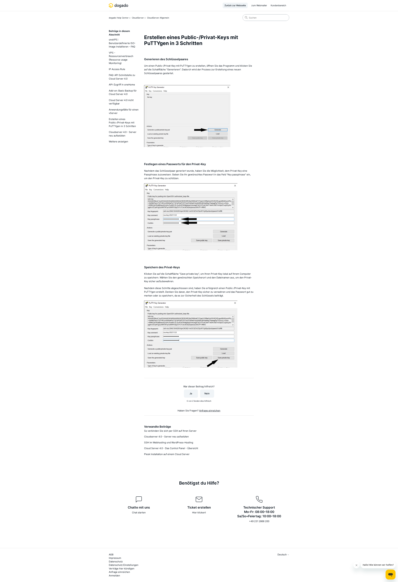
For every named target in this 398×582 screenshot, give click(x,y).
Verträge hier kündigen (121, 568)
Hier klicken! (199, 512)
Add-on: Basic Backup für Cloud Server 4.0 (123, 92)
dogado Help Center (119, 17)
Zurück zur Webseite (235, 5)
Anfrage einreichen (209, 410)
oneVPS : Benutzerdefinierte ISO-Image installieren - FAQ (122, 43)
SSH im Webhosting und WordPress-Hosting (168, 442)
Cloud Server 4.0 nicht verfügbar (121, 102)
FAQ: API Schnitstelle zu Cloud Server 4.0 (122, 77)
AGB (111, 554)
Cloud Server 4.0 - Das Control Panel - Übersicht (171, 448)
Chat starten (139, 512)
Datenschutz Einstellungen (123, 564)
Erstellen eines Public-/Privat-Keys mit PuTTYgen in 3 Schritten (122, 123)
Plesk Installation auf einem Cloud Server (167, 454)
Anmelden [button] (114, 575)
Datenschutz (116, 561)
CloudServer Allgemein (158, 17)
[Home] (119, 5)
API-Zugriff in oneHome (122, 84)
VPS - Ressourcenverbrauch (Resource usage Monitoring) (121, 58)
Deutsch (282, 554)
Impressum (115, 557)
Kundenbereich (278, 5)
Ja (191, 393)
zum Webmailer (259, 5)
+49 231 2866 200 (259, 521)
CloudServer (138, 17)
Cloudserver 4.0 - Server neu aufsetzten (122, 134)
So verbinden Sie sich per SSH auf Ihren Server (170, 430)
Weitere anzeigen (118, 141)
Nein (207, 393)
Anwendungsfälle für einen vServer (124, 111)
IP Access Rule (117, 69)
